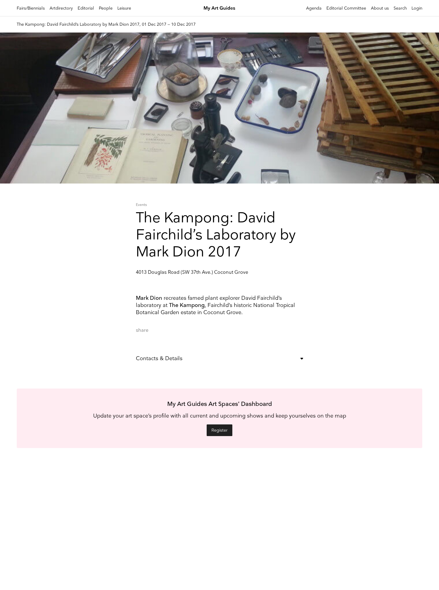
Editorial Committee (346, 8)
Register (219, 430)
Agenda (314, 8)
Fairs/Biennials (31, 8)
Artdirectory (61, 8)
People (106, 8)
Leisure (124, 8)
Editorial (86, 8)
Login (417, 8)
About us (380, 8)
